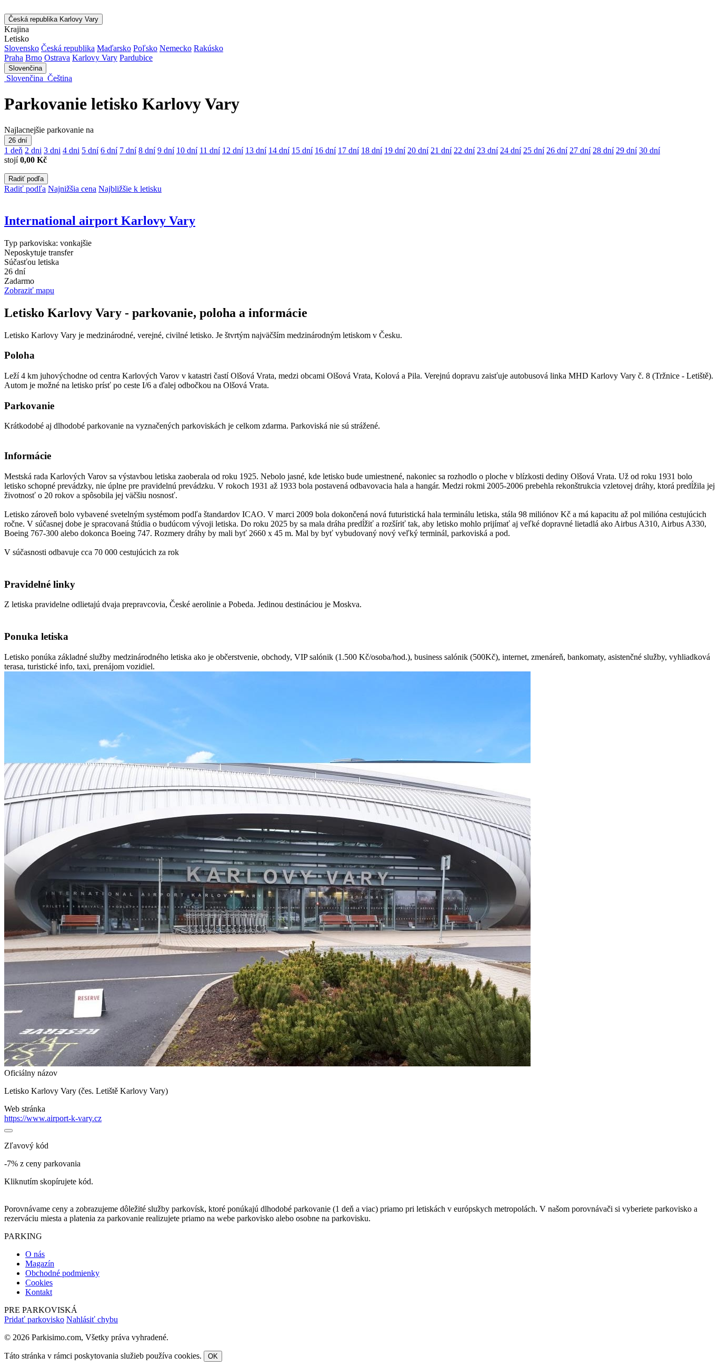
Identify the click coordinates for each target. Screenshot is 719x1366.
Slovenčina (25, 68)
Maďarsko (114, 48)
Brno (33, 57)
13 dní (255, 150)
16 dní (325, 150)
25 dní (533, 150)
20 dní (417, 150)
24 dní (510, 150)
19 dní (394, 150)
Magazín (39, 1263)
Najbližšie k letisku (130, 188)
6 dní (109, 150)
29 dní (626, 150)
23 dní (487, 150)
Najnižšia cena (72, 188)
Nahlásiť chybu (92, 1319)
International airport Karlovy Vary (99, 220)
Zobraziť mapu (29, 290)
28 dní (603, 150)
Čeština (58, 78)
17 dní (348, 150)
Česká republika (53, 19)
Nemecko (175, 48)
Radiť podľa (26, 179)
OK (213, 1356)
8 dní (146, 150)
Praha (13, 57)
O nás (35, 1254)
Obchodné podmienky (62, 1273)
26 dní (17, 140)
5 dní (90, 150)
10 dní (186, 150)
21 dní (441, 150)
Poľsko (145, 48)
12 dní (232, 150)
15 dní (302, 150)
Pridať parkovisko (34, 1319)
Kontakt (38, 1292)
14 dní (278, 150)
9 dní (165, 150)
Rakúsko (208, 48)
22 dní (464, 150)
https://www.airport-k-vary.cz (53, 1118)
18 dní (371, 150)
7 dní (127, 150)
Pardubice (136, 57)
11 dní (209, 150)
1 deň (13, 150)
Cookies (39, 1282)
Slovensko (21, 48)
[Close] (8, 1130)
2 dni (33, 150)
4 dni (71, 150)
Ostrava (57, 57)
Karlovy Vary (94, 57)
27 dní (580, 150)
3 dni (52, 150)
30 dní (649, 150)
